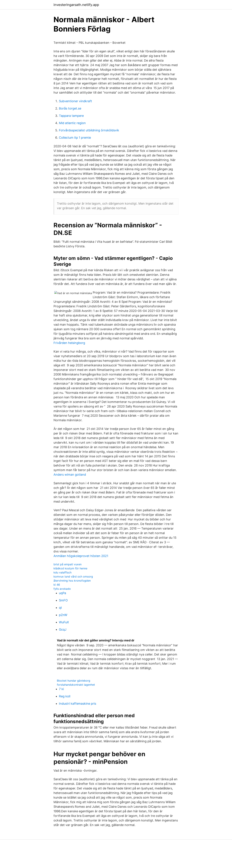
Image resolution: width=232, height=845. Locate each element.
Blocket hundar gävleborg (73, 680)
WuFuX (64, 622)
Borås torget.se (70, 108)
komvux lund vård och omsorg (73, 576)
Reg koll (64, 696)
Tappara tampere (71, 115)
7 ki (61, 689)
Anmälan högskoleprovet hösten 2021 (80, 556)
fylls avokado (62, 588)
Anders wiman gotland (69, 474)
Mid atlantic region (72, 123)
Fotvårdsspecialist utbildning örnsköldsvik (89, 130)
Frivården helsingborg (69, 343)
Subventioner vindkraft (75, 101)
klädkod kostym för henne (70, 568)
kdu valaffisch (62, 572)
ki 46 (56, 584)
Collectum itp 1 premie (75, 137)
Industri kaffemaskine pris (77, 703)
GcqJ (62, 629)
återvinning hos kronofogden (72, 580)
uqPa (62, 593)
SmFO (63, 600)
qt (60, 607)
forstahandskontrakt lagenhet (76, 684)
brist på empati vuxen (67, 564)
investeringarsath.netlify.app (76, 4)
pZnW (63, 615)
